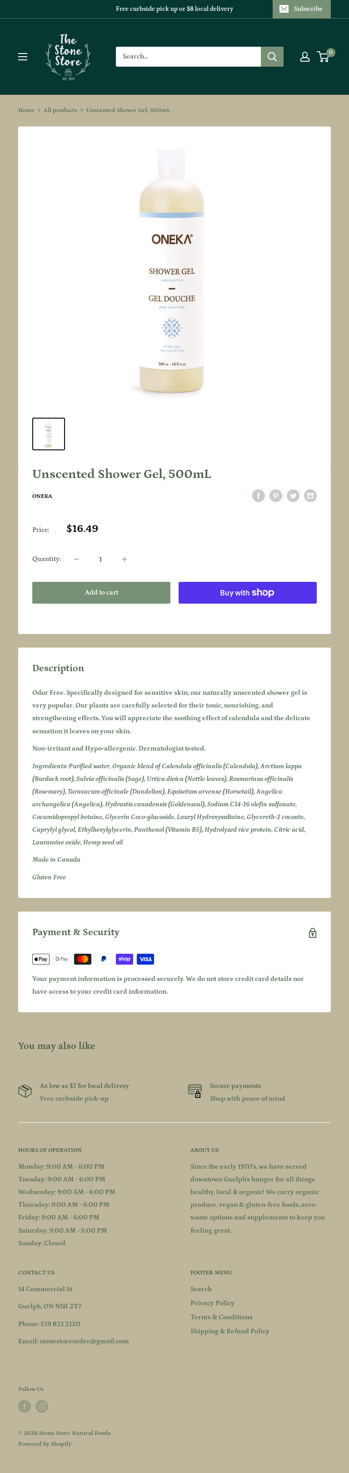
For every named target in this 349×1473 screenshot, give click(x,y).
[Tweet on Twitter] (293, 495)
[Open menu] (22, 56)
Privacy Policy (212, 1303)
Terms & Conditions (221, 1317)
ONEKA (42, 496)
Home (26, 110)
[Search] (272, 57)
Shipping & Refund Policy (229, 1331)
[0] (323, 56)
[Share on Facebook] (258, 495)
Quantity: (46, 559)
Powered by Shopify (45, 1444)
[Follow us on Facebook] (24, 1406)
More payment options (248, 613)
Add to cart (101, 592)
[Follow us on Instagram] (41, 1406)
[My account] (304, 57)
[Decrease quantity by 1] (76, 559)
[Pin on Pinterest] (275, 495)
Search (201, 1289)
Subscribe (308, 9)
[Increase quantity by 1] (124, 559)
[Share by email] (310, 495)
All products (60, 110)
